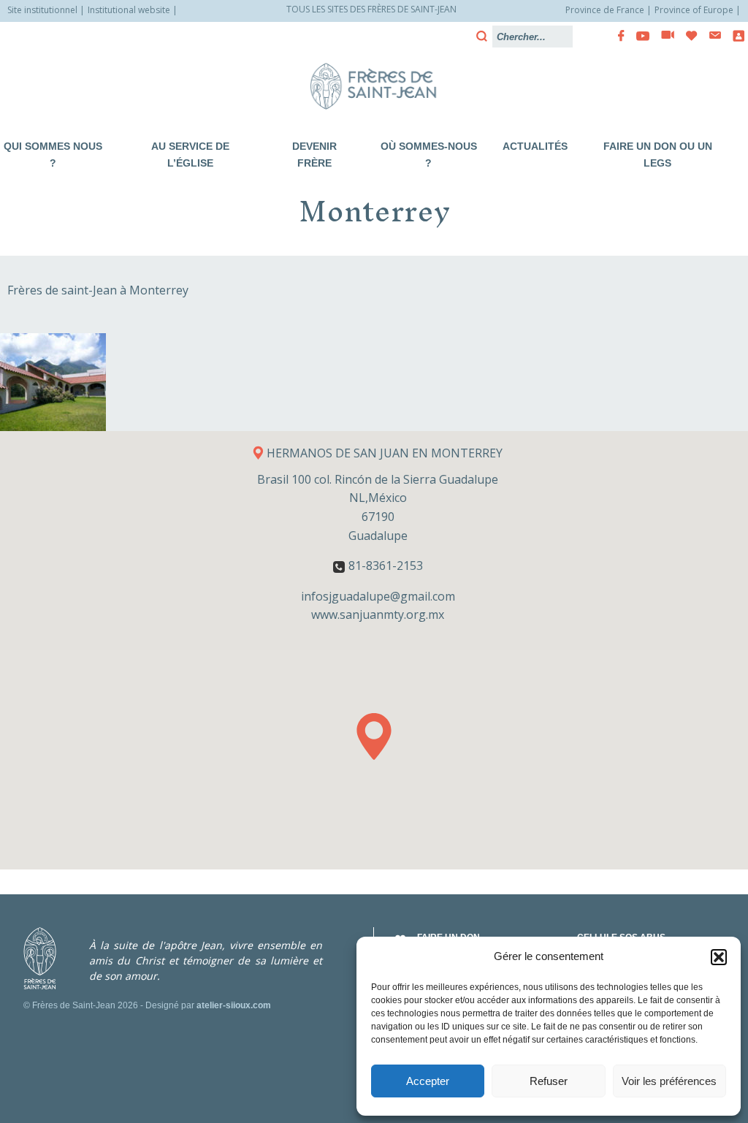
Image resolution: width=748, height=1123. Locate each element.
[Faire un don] (687, 36)
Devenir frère (314, 154)
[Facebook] (617, 36)
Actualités (535, 146)
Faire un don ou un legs (657, 154)
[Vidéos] (663, 35)
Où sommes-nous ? (429, 154)
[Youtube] (638, 35)
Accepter (427, 1081)
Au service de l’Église (190, 154)
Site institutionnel (42, 10)
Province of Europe (693, 10)
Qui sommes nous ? (53, 154)
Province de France (604, 10)
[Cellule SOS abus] (734, 36)
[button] (718, 957)
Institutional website (129, 10)
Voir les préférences (669, 1081)
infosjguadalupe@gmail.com (378, 596)
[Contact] (711, 35)
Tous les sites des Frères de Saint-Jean (371, 9)
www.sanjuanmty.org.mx (377, 614)
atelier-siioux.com (233, 1005)
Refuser (549, 1081)
